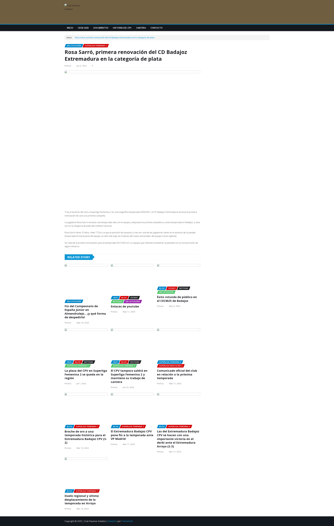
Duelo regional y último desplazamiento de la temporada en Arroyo (82, 499)
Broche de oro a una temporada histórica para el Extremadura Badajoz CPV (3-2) (86, 437)
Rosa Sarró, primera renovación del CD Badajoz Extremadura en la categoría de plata (114, 37)
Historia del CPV (122, 27)
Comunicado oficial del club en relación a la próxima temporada (177, 374)
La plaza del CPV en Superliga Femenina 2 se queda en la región (86, 374)
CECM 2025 (83, 27)
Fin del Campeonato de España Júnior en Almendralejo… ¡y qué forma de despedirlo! (85, 311)
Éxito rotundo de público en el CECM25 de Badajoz (177, 299)
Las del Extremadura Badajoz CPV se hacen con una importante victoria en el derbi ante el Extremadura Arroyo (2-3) (178, 438)
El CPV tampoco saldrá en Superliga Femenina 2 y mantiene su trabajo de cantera (129, 376)
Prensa (68, 65)
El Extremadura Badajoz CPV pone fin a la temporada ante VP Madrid (132, 435)
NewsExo (112, 521)
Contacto (157, 27)
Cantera (141, 27)
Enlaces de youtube (125, 306)
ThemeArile (127, 521)
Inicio (70, 27)
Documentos (100, 27)
